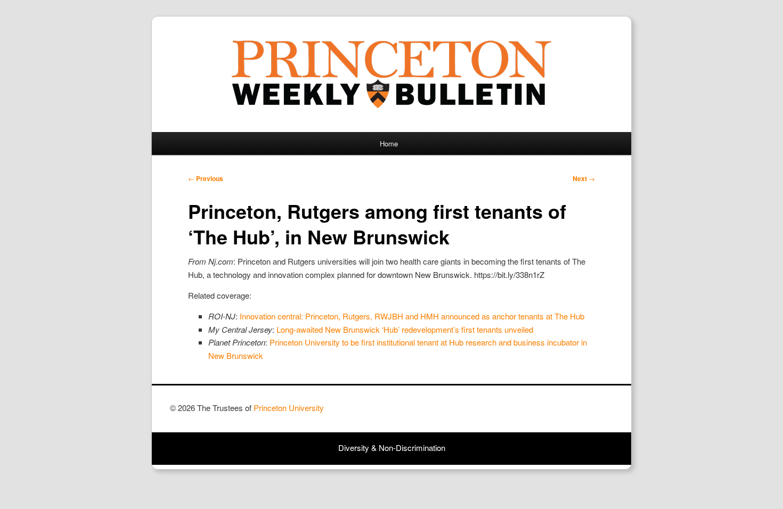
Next (584, 178)
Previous (205, 178)
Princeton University (573, 412)
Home (389, 143)
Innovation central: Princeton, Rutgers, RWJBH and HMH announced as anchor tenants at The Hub (412, 316)
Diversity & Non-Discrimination (391, 447)
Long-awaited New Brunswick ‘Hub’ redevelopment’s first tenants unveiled (404, 329)
